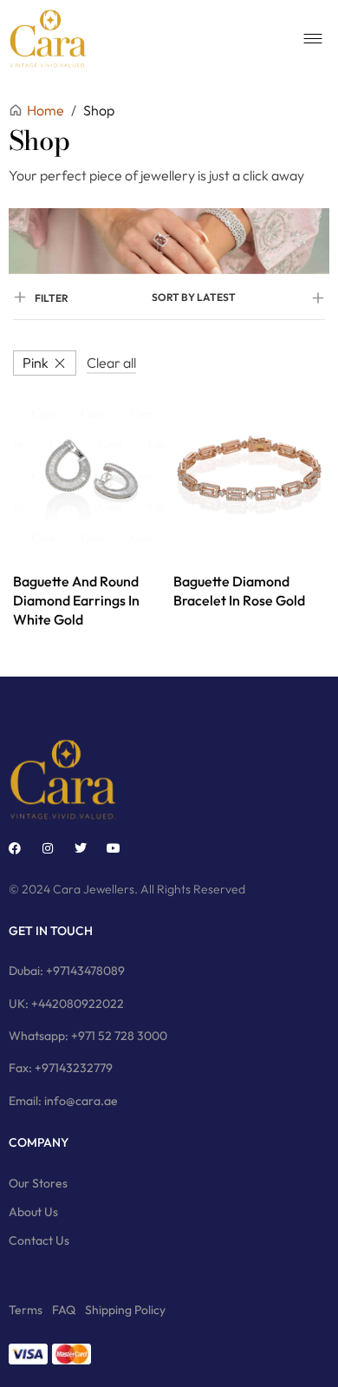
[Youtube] (113, 848)
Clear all (111, 362)
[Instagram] (48, 848)
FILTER (51, 297)
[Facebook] (15, 848)
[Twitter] (81, 848)
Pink (36, 362)
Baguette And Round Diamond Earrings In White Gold (76, 600)
